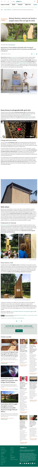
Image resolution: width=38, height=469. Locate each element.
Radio (13, 4)
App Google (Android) (3, 453)
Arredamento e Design (4, 19)
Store (5, 1)
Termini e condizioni (14, 459)
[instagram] (30, 463)
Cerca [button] (14, 1)
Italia (13, 318)
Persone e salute (34, 7)
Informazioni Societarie (12, 458)
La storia (12, 452)
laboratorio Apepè (5, 225)
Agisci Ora (28, 4)
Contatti (12, 449)
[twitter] (22, 463)
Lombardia (19, 318)
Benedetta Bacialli (12, 44)
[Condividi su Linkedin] (36, 54)
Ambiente (2, 7)
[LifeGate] (19, 1)
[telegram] (34, 463)
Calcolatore (3, 461)
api (26, 112)
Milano (15, 318)
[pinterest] (24, 463)
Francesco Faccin (14, 57)
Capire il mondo (5, 4)
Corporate (3, 459)
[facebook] (20, 463)
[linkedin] (32, 463)
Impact (35, 4)
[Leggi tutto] (36, 337)
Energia (8, 7)
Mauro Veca (17, 64)
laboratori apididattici (23, 62)
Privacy (11, 455)
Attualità (2, 447)
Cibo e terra (29, 7)
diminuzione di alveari (29, 116)
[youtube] (28, 463)
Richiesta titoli (4, 458)
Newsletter (8, 1)
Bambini (22, 318)
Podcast (20, 4)
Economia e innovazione (15, 7)
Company (12, 447)
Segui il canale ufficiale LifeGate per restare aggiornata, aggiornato (22, 311)
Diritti (6, 7)
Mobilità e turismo (23, 7)
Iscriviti (18, 330)
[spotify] (26, 463)
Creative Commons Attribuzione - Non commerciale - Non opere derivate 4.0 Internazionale (21, 315)
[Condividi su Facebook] (31, 54)
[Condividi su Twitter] (34, 54)
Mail (11, 454)
